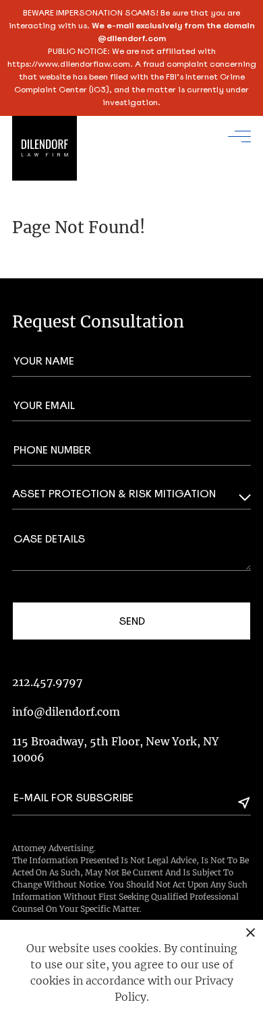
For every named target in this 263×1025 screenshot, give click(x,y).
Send (132, 621)
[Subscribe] (244, 802)
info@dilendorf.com (66, 711)
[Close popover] (250, 932)
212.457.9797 (47, 682)
